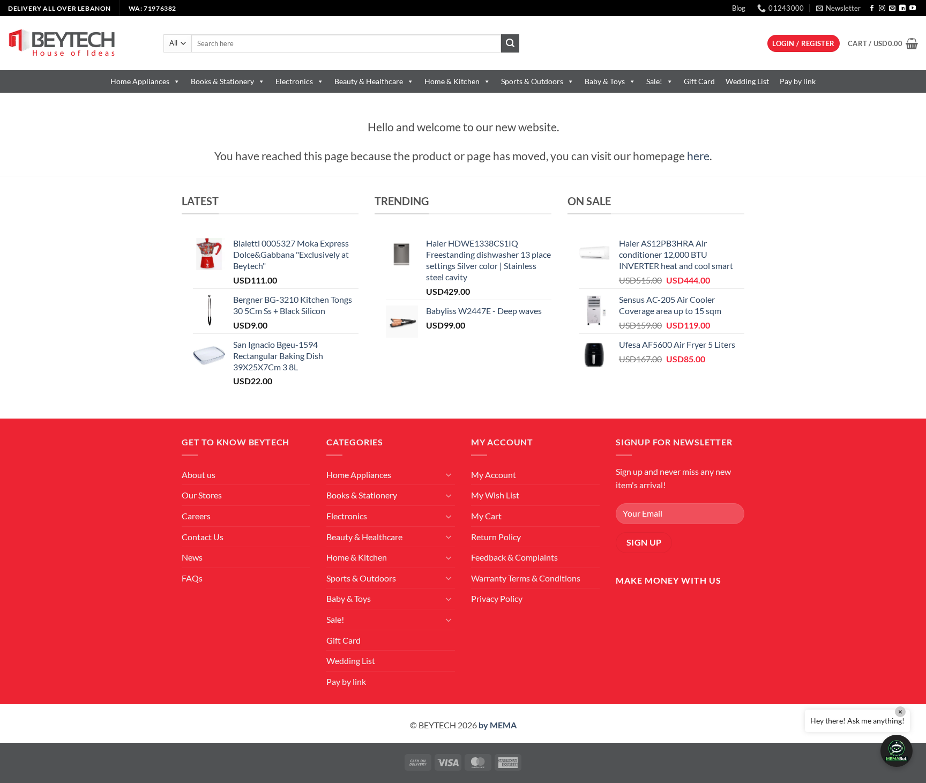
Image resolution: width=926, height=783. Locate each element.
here (698, 155)
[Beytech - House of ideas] (77, 43)
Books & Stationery (222, 81)
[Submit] (510, 43)
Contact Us (202, 537)
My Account (493, 474)
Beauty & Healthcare (368, 81)
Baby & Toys (605, 81)
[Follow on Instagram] (882, 8)
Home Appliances (139, 81)
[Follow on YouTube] (912, 8)
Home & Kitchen (452, 81)
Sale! (654, 81)
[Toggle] (448, 474)
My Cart (486, 516)
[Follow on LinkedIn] (902, 8)
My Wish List (495, 495)
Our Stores (202, 495)
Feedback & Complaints (514, 557)
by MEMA (498, 725)
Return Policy (496, 537)
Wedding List (747, 81)
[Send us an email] (892, 8)
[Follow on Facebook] (872, 8)
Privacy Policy (496, 598)
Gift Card (699, 81)
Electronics (294, 81)
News (192, 557)
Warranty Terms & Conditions (525, 578)
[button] (838, 8)
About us (198, 474)
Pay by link (798, 81)
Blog (738, 8)
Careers (196, 516)
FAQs (192, 578)
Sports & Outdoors (532, 81)
